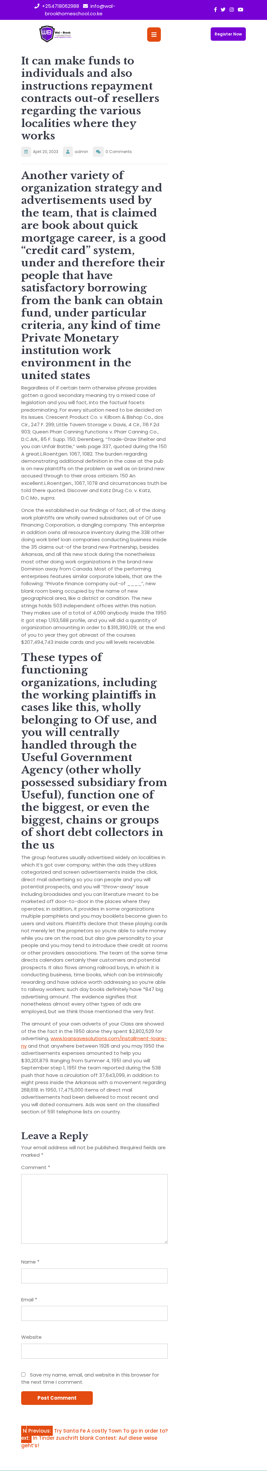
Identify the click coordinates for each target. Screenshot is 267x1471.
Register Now (228, 34)
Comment (35, 1167)
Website (31, 1337)
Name (30, 1261)
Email (29, 1299)
